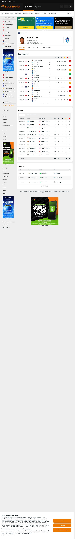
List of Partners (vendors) (8, 535)
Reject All (62, 525)
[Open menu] (70, 6)
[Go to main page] (11, 6)
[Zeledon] (67, 40)
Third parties (42, 526)
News (28, 47)
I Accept (62, 520)
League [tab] (22, 115)
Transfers (36, 47)
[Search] (61, 6)
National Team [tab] (31, 115)
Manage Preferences (62, 530)
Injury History (46, 47)
